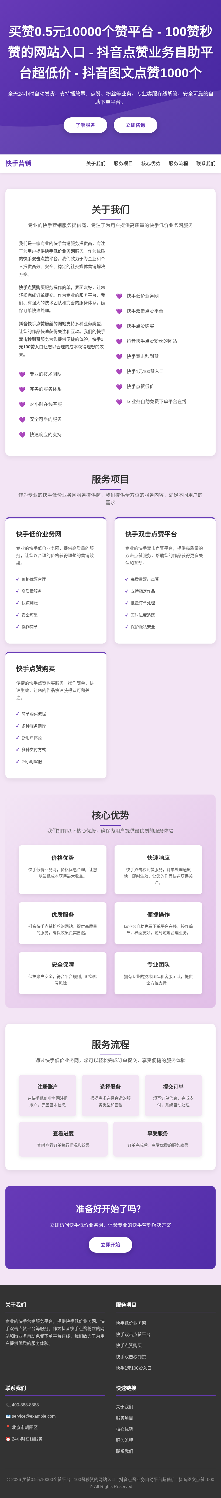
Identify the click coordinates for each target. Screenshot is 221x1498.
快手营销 (18, 163)
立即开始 (110, 1244)
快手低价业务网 (131, 1323)
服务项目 (123, 163)
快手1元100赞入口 (133, 1368)
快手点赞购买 (129, 1345)
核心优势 (151, 163)
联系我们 (206, 163)
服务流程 (178, 163)
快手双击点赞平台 (133, 1334)
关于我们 (96, 163)
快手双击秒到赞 (131, 1357)
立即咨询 (135, 125)
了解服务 (85, 125)
